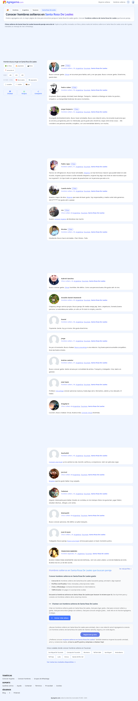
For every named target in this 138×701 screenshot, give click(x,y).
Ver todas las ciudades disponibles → (61, 662)
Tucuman (87, 68)
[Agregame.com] (8, 10)
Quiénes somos (7, 686)
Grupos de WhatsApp (41, 679)
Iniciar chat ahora (59, 618)
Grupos (24, 93)
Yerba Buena (119, 652)
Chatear (10, 93)
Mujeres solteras (104, 2)
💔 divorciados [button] (20, 80)
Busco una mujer (73, 541)
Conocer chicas (87, 413)
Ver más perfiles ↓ (125, 569)
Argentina (79, 68)
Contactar (28, 686)
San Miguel (108, 652)
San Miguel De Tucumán (55, 652)
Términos (38, 686)
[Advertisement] (64, 44)
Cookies (59, 686)
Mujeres (87, 173)
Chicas (67, 74)
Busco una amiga (81, 347)
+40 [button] (10, 75)
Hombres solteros (119, 2)
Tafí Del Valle (97, 652)
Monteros (87, 652)
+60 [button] (22, 75)
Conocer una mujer (56, 462)
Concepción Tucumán (73, 652)
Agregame (14, 2)
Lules (59, 657)
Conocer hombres (24, 679)
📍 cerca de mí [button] (9, 70)
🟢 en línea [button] (8, 66)
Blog (4, 693)
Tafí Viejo (51, 657)
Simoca (66, 657)
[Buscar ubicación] (128, 2)
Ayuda (19, 686)
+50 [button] (16, 75)
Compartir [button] (38, 93)
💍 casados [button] (8, 84)
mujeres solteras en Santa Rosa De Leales (78, 639)
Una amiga (59, 391)
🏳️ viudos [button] (19, 84)
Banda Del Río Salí (77, 657)
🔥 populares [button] (20, 66)
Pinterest (17, 693)
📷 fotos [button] (30, 66)
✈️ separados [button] (32, 80)
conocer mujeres (60, 219)
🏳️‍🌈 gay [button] (28, 84)
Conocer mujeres (8, 679)
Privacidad (49, 686)
